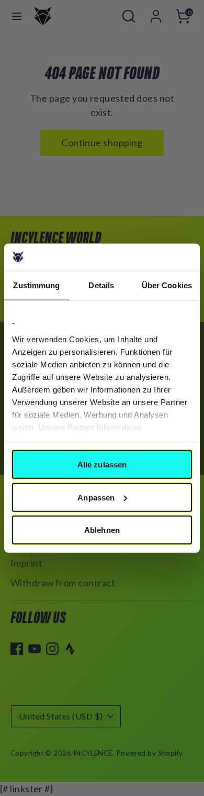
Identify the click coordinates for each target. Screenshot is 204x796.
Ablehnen (102, 530)
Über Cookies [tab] (167, 285)
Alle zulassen (102, 464)
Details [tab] (101, 285)
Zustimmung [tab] (36, 285)
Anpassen (96, 497)
